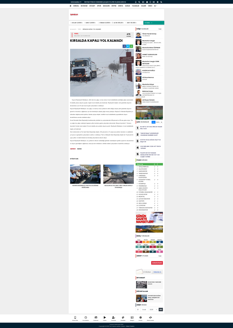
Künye (140, 320)
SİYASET (92, 6)
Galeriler (95, 320)
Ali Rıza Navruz (148, 77)
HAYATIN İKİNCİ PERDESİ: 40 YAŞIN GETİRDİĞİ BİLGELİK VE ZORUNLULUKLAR (148, 95)
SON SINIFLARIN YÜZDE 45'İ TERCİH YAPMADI (149, 147)
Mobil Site (75, 320)
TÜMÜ (159, 29)
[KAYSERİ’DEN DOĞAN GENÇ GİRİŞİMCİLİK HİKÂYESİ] (141, 298)
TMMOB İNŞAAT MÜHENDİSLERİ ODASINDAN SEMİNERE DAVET (147, 134)
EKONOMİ (84, 6)
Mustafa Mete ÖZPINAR (151, 48)
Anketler (123, 320)
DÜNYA (120, 6)
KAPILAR (144, 79)
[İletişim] (143, 1)
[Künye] (157, 1)
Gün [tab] (153, 122)
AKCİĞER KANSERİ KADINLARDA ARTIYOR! (98, 2)
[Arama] (139, 1)
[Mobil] (135, 1)
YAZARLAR (135, 6)
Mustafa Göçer (148, 84)
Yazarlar (113, 320)
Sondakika (86, 320)
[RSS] (161, 1)
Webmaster (150, 320)
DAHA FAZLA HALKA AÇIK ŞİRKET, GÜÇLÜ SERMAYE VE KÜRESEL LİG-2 (148, 66)
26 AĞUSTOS (146, 72)
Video (105, 320)
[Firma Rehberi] (147, 1)
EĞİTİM (114, 6)
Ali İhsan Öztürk (148, 100)
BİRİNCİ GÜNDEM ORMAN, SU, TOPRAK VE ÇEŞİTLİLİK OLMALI (150, 87)
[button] (155, 6)
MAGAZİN (106, 6)
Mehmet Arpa (147, 91)
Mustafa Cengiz (148, 41)
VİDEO (150, 6)
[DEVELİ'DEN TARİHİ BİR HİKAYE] (141, 285)
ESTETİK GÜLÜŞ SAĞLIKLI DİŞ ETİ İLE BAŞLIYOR (149, 141)
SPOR (99, 6)
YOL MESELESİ (146, 36)
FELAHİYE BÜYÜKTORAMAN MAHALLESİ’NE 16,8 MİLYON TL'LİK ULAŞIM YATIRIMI (148, 155)
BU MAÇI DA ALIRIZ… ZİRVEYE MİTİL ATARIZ (151, 43)
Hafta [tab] (157, 122)
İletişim (132, 320)
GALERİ (143, 6)
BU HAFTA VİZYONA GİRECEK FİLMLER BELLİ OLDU (149, 128)
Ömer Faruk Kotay (149, 34)
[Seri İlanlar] (150, 1)
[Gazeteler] (154, 1)
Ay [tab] (161, 122)
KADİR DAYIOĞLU (148, 70)
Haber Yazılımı (130, 326)
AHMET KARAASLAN (149, 54)
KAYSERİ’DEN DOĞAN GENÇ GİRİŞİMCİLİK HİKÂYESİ (154, 297)
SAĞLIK (127, 6)
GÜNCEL (76, 6)
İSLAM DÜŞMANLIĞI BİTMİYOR (150, 49)
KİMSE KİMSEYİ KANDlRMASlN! (150, 102)
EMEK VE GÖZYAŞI (147, 56)
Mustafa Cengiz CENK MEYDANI (150, 62)
